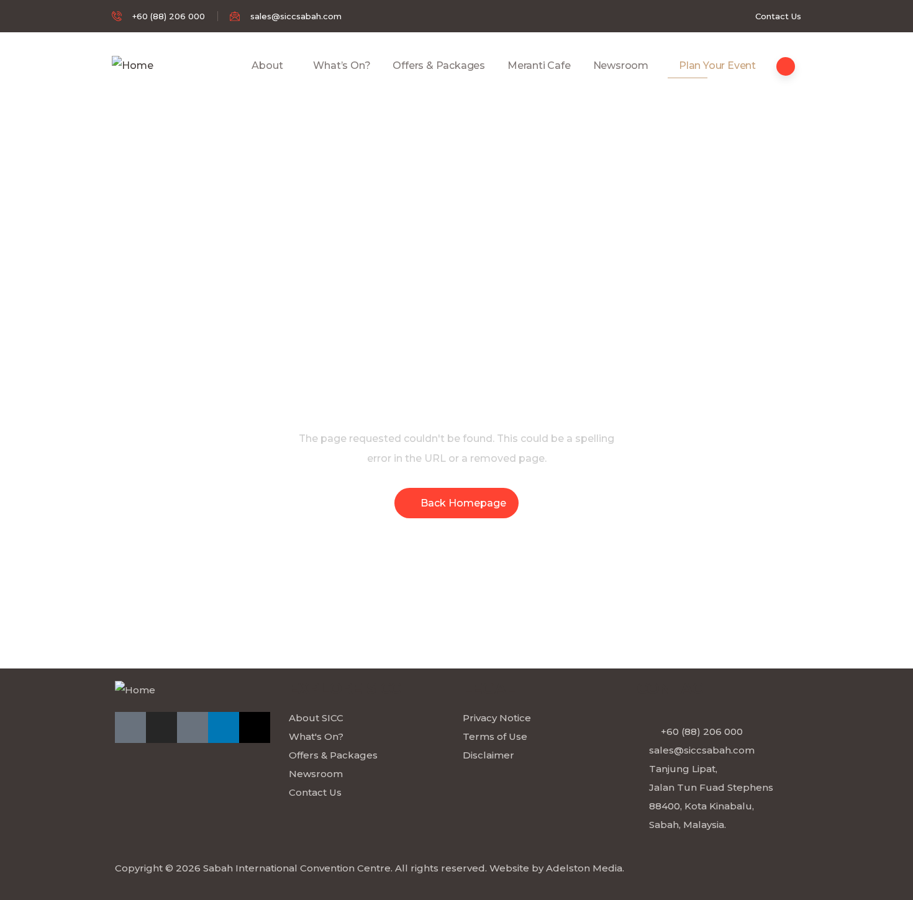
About (267, 65)
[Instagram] (161, 727)
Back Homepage (463, 503)
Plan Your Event (717, 65)
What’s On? (341, 65)
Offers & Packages (439, 65)
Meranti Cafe (539, 65)
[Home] (132, 66)
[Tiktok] (192, 727)
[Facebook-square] (130, 727)
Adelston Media (584, 868)
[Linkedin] (223, 727)
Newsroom (620, 65)
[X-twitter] (254, 727)
